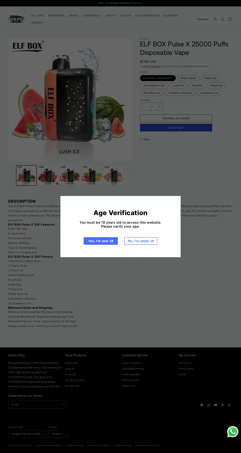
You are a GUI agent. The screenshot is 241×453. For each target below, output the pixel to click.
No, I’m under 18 (141, 241)
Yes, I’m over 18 (100, 241)
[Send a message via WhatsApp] (232, 431)
